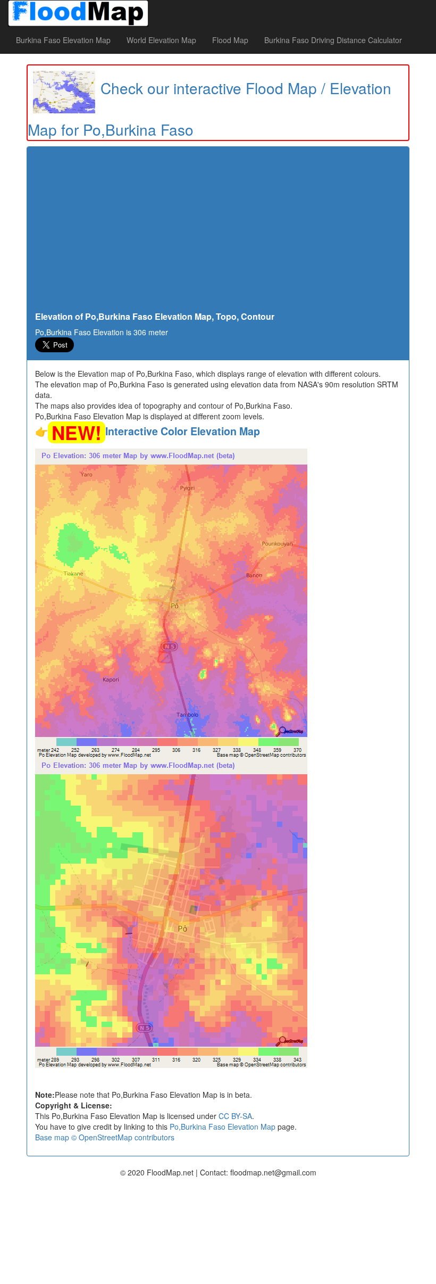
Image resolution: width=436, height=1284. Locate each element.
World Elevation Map (161, 40)
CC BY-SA (235, 1116)
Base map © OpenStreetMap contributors (104, 1137)
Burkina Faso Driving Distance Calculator (333, 40)
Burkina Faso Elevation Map (63, 40)
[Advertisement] (218, 232)
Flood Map (230, 40)
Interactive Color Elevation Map (182, 431)
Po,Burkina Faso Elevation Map (222, 1126)
